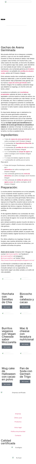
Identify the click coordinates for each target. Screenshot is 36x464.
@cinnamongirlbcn (13, 254)
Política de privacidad (18, 431)
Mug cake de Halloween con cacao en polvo (9, 374)
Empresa (18, 414)
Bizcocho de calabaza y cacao (27, 298)
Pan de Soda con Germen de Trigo (26, 372)
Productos (18, 422)
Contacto (18, 435)
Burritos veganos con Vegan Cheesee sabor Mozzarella (9, 335)
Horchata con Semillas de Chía (8, 298)
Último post (18, 418)
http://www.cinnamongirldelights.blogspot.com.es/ (17, 260)
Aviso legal (18, 427)
